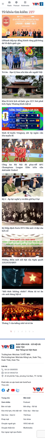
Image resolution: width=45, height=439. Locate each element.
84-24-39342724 (11, 373)
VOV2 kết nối (28, 423)
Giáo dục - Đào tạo (31, 411)
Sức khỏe (27, 419)
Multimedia (25, 5)
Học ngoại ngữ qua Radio (11, 432)
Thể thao (27, 415)
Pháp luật (5, 419)
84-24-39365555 (11, 369)
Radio (9, 5)
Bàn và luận (6, 406)
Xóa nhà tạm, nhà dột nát (11, 411)
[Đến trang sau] (33, 331)
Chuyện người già (8, 423)
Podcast (16, 5)
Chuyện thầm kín (8, 428)
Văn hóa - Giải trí (8, 415)
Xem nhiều (5, 402)
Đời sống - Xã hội (30, 406)
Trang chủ (5, 398)
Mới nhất (26, 398)
